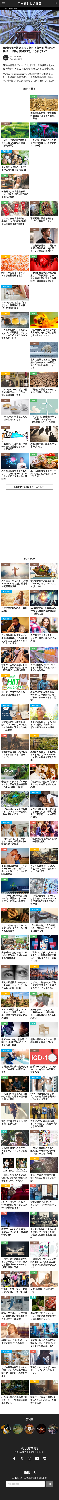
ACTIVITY (5, 257)
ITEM (33, 1023)
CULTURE (5, 124)
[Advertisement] (29, 525)
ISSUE (34, 97)
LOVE (33, 619)
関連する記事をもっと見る (29, 487)
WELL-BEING (6, 151)
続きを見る (29, 88)
